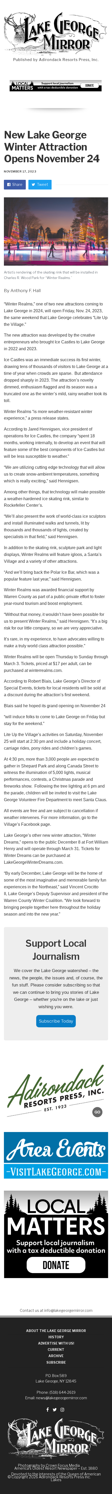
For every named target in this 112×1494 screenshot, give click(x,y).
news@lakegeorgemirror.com (61, 1398)
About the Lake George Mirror (56, 1331)
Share (16, 184)
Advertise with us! (56, 1343)
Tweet (42, 184)
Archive (56, 1356)
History (56, 1337)
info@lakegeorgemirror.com (68, 1310)
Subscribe (56, 1362)
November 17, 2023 (20, 171)
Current (56, 1350)
